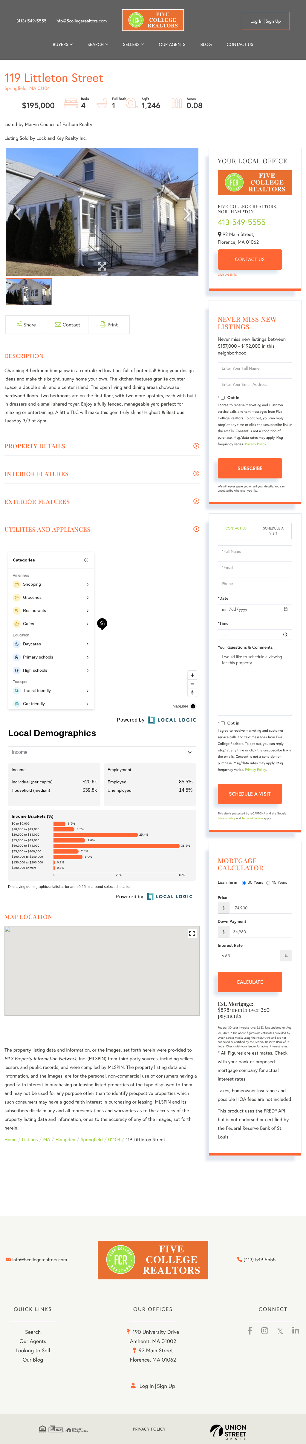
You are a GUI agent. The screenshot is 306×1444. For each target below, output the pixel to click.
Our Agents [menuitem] (172, 44)
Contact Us (250, 259)
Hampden (65, 1139)
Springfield (92, 1139)
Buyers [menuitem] (60, 44)
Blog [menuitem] (206, 44)
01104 (114, 1139)
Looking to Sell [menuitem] (33, 1350)
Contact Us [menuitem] (240, 44)
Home (10, 1139)
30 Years (255, 882)
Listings (30, 1139)
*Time (223, 623)
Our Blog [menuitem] (33, 1359)
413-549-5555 (242, 222)
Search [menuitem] (96, 44)
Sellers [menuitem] (131, 44)
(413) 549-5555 (31, 21)
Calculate (250, 982)
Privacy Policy (255, 444)
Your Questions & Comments (245, 647)
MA (46, 1139)
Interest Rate (230, 945)
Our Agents (227, 275)
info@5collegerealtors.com (81, 21)
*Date (223, 598)
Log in (256, 21)
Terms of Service (252, 818)
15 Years (279, 882)
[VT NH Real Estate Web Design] (238, 1432)
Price (222, 897)
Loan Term (227, 882)
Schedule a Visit (273, 531)
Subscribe (250, 468)
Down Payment (232, 921)
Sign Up (273, 21)
